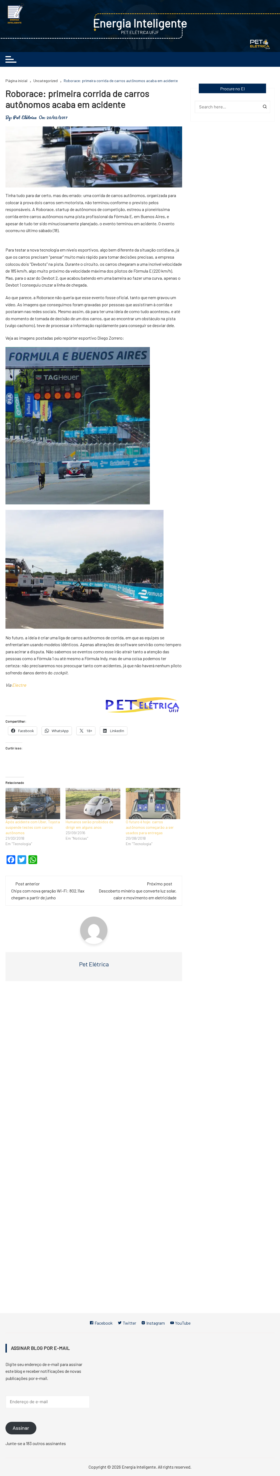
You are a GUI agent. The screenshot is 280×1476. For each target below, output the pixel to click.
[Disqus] (93, 1067)
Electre (19, 685)
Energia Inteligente (140, 23)
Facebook (103, 1322)
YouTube (182, 1322)
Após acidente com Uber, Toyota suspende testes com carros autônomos (32, 827)
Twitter (129, 1322)
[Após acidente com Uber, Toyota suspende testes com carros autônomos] (32, 803)
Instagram (155, 1322)
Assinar (21, 1428)
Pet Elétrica (25, 117)
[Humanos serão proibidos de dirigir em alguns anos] (93, 803)
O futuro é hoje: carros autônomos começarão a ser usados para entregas (150, 827)
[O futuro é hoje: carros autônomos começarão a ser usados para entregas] (153, 803)
